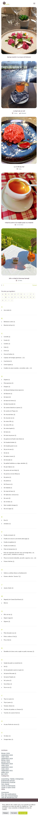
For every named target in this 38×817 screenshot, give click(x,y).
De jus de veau (9, 449)
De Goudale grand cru (10, 446)
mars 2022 (5, 769)
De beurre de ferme (10, 400)
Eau (6, 520)
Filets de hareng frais (10, 549)
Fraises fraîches (9, 561)
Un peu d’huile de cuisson (11, 724)
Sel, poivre (7, 680)
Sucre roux (7, 687)
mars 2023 (5, 765)
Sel (5, 666)
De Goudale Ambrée (10, 442)
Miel (6, 603)
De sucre (7, 498)
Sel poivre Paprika (9, 677)
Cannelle (7, 336)
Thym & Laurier (9, 699)
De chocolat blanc (9, 414)
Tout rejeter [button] (14, 813)
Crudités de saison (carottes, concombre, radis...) (18, 368)
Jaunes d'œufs (8, 588)
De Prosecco (8, 484)
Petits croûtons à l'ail (10, 636)
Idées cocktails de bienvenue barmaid (19, 278)
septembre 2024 (7, 758)
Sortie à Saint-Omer (8, 787)
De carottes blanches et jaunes (13, 407)
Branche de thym (9, 325)
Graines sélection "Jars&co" (12, 576)
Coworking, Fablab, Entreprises (12, 779)
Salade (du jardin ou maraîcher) (13, 663)
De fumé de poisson (10, 435)
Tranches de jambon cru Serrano (13, 709)
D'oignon (7, 386)
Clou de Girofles (9, 354)
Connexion (5, 792)
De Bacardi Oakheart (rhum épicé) (14, 390)
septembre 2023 (7, 764)
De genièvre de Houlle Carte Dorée (14, 439)
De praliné (7, 480)
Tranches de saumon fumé (12, 713)
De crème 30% (8, 421)
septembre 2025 (7, 755)
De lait (6, 453)
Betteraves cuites (9, 321)
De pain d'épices (9, 467)
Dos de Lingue (8, 508)
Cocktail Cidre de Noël (19, 111)
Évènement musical (8, 782)
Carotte (6, 340)
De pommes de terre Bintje (12, 474)
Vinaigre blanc (8, 739)
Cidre (6, 347)
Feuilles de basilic (9, 535)
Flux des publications (8, 794)
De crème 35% (8, 425)
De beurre (7, 397)
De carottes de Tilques (10, 411)
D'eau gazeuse (8, 383)
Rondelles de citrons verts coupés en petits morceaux (19, 651)
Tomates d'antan (9, 706)
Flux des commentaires (9, 796)
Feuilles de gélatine (10, 542)
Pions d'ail (7, 640)
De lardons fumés (9, 456)
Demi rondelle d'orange (10, 505)
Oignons (7, 621)
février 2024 (5, 760)
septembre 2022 (7, 767)
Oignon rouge (8, 618)
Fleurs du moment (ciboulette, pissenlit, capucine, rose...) (20, 558)
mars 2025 (5, 757)
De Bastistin (8, 393)
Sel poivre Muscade (10, 673)
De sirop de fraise (9, 491)
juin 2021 (4, 774)
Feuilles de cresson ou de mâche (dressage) (16, 538)
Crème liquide (8, 364)
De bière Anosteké (9, 404)
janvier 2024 (5, 762)
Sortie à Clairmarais (8, 786)
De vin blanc (8, 501)
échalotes (7, 523)
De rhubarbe (8, 487)
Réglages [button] (5, 813)
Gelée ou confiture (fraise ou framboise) (15, 573)
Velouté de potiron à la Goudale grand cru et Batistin (19, 222)
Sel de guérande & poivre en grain (13, 670)
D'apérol (7, 379)
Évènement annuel (8, 781)
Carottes (7, 343)
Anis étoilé (7, 310)
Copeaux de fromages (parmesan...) (14, 357)
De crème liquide (9, 428)
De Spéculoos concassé (11, 494)
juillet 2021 (5, 772)
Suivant (34, 285)
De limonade (8, 460)
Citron (6, 350)
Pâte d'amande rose (10, 633)
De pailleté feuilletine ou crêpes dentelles (15, 463)
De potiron (7, 477)
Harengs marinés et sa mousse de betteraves (19, 57)
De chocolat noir (9, 418)
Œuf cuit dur (8, 614)
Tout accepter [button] (22, 813)
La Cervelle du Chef (19, 167)
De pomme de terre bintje (11, 470)
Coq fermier (8, 361)
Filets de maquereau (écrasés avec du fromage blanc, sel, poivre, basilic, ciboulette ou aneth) (19, 553)
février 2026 (5, 753)
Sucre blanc (8, 684)
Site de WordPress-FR (9, 797)
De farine (7, 432)
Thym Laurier (8, 702)
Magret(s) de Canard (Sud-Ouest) (13, 599)
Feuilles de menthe (10, 545)
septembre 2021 (7, 770)
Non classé (5, 784)
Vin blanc (7, 736)
